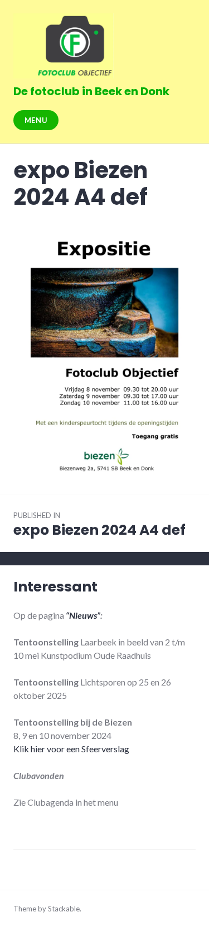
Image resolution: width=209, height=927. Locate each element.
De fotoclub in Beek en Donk (91, 91)
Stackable (64, 908)
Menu (36, 120)
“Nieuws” (83, 615)
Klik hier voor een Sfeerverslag (71, 748)
